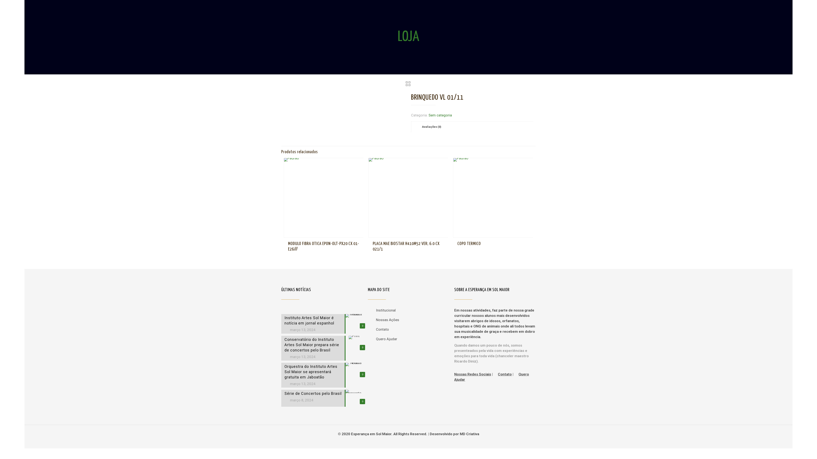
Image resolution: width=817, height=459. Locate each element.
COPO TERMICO (469, 244)
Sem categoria (440, 115)
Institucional (386, 310)
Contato (382, 329)
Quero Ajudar (386, 339)
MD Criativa (469, 434)
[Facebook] (408, 441)
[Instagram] (414, 441)
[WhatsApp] (402, 441)
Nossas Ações (387, 320)
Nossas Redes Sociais (472, 374)
